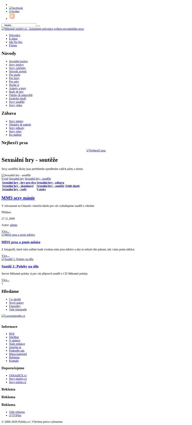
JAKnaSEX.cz (18, 375)
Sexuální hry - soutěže (38, 178)
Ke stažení (15, 134)
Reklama (14, 357)
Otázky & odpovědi (20, 95)
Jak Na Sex (15, 42)
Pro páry (14, 81)
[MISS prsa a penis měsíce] (18, 234)
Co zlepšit (15, 299)
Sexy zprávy (16, 64)
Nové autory (16, 302)
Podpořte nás (16, 350)
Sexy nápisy (16, 121)
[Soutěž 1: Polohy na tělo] (17, 259)
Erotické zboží (17, 98)
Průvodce (14, 35)
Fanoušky (15, 306)
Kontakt (14, 360)
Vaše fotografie (18, 309)
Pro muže (14, 74)
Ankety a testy (17, 88)
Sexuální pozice (18, 61)
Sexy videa (15, 105)
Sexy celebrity (17, 68)
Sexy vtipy (15, 131)
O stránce (14, 340)
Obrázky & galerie (20, 124)
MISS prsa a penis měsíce (21, 242)
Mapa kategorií (18, 354)
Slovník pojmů (17, 71)
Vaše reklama (17, 412)
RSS (11, 333)
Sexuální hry (16, 178)
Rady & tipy (16, 91)
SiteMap (14, 337)
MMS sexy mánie (18, 197)
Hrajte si (14, 85)
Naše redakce (17, 343)
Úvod (5, 178)
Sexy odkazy (16, 128)
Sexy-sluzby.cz (18, 378)
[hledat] (38, 26)
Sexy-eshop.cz (17, 382)
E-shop (13, 38)
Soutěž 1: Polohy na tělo (20, 266)
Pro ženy (14, 78)
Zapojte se (15, 347)
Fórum (13, 45)
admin (13, 225)
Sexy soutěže (17, 101)
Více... (5, 231)
